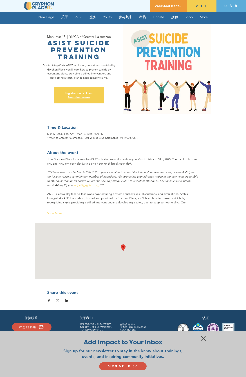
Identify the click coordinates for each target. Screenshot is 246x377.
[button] (203, 338)
